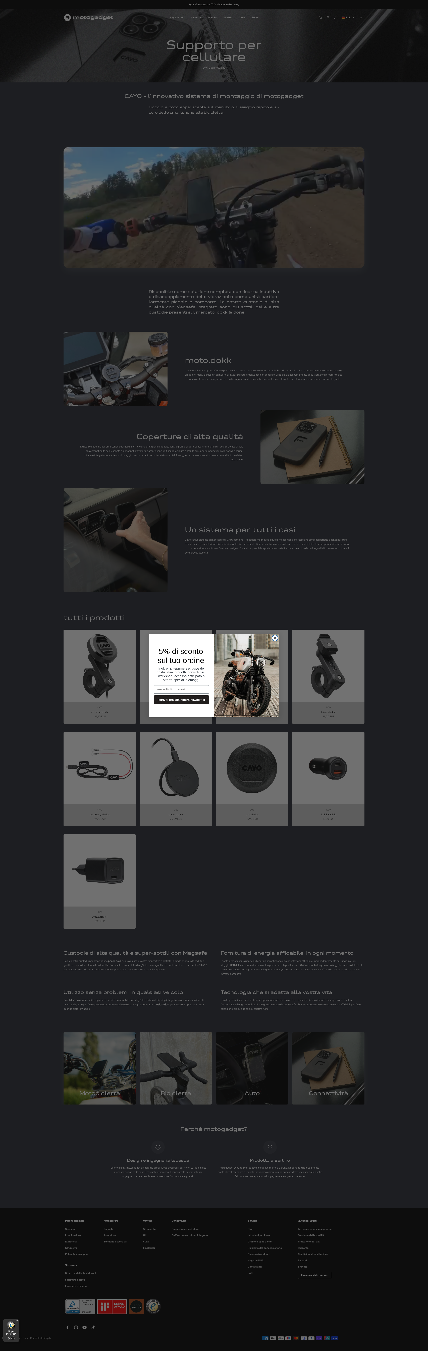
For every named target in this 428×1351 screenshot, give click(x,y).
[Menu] (17, 1321)
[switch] (11, 1338)
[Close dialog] (275, 638)
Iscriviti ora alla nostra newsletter (181, 700)
